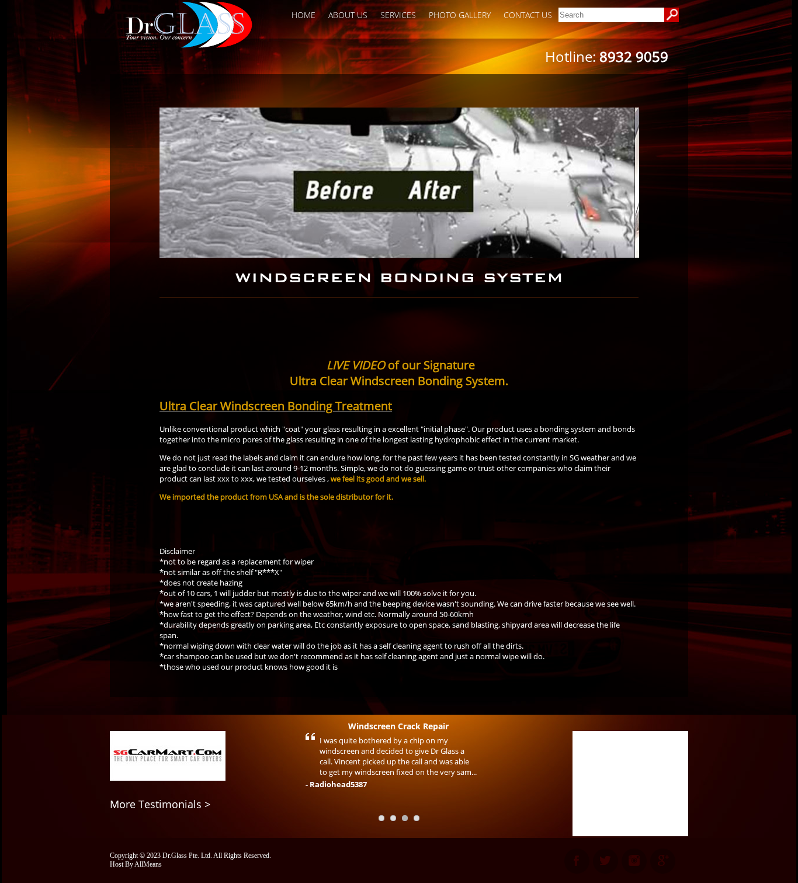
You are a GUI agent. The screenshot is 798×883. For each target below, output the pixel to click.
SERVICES (398, 14)
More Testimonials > (160, 804)
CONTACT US (528, 14)
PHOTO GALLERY (460, 14)
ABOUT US (347, 14)
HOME (303, 14)
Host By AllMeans (136, 864)
